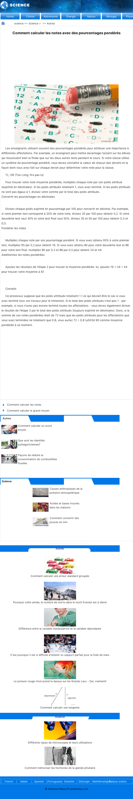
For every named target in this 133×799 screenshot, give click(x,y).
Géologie (84, 781)
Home (10, 16)
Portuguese (54, 781)
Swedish (69, 781)
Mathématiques (99, 781)
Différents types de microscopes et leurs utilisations (60, 742)
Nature (91, 16)
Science (33, 23)
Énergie (71, 16)
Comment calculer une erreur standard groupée (60, 576)
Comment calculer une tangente (59, 707)
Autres (51, 23)
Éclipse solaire (118, 781)
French (9, 781)
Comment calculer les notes (24, 404)
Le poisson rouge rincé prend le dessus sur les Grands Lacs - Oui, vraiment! (60, 681)
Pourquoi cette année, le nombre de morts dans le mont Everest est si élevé (60, 602)
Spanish (39, 781)
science (19, 23)
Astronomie (51, 16)
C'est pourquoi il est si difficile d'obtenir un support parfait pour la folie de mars (59, 655)
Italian (24, 781)
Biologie (111, 16)
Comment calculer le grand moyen (28, 410)
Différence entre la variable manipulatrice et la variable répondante (60, 628)
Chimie (30, 16)
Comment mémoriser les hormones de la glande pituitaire (60, 767)
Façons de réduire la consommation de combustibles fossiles (37, 459)
